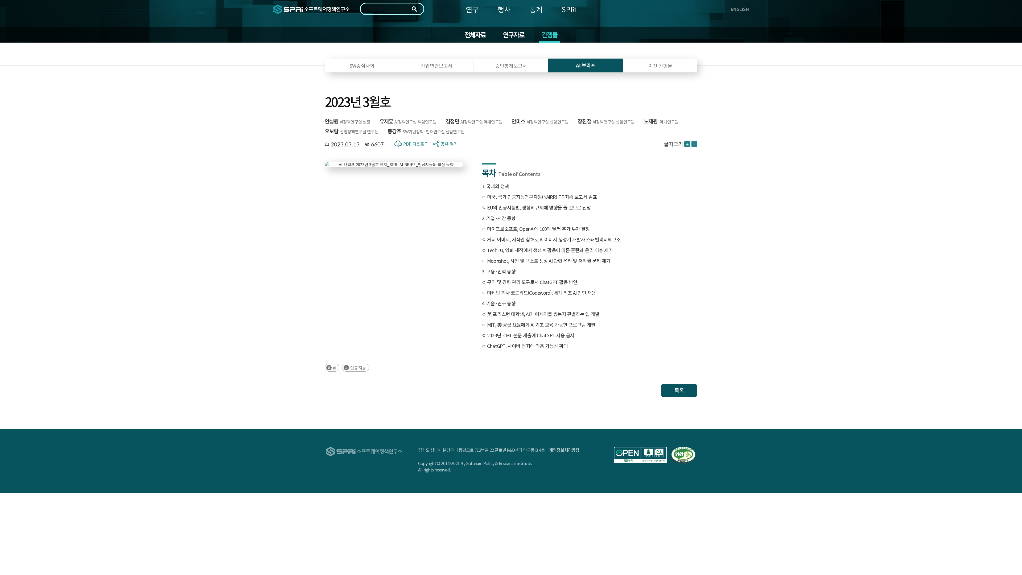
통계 (536, 9)
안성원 (332, 121)
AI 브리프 (585, 65)
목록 (679, 390)
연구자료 (514, 34)
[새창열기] (640, 455)
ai (334, 367)
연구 (472, 9)
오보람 (332, 131)
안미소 (518, 121)
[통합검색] (414, 9)
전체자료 (475, 34)
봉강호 (394, 131)
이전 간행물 (660, 65)
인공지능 (358, 367)
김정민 (452, 121)
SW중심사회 (361, 65)
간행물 (550, 34)
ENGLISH (740, 9)
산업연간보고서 (436, 65)
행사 (504, 9)
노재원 (651, 121)
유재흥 (386, 121)
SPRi (569, 9)
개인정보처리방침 (564, 450)
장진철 (584, 121)
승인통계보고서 (511, 65)
